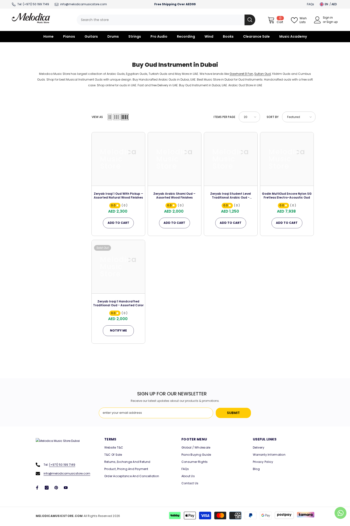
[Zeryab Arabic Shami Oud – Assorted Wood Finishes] (174, 159)
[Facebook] (37, 487)
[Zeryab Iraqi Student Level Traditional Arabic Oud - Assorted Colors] (230, 159)
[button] (110, 117)
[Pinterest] (56, 487)
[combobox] (161, 20)
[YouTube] (65, 487)
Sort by (273, 117)
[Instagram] (46, 487)
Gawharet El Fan (241, 74)
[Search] (166, 20)
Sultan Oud (262, 74)
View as (97, 117)
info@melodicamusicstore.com (67, 473)
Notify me (118, 330)
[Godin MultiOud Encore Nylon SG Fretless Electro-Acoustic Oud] (287, 159)
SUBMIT (233, 412)
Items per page (224, 117)
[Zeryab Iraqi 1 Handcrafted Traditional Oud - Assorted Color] (118, 266)
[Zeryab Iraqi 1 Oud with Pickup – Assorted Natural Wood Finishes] (118, 159)
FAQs (310, 4)
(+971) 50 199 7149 (36, 4)
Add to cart (118, 223)
